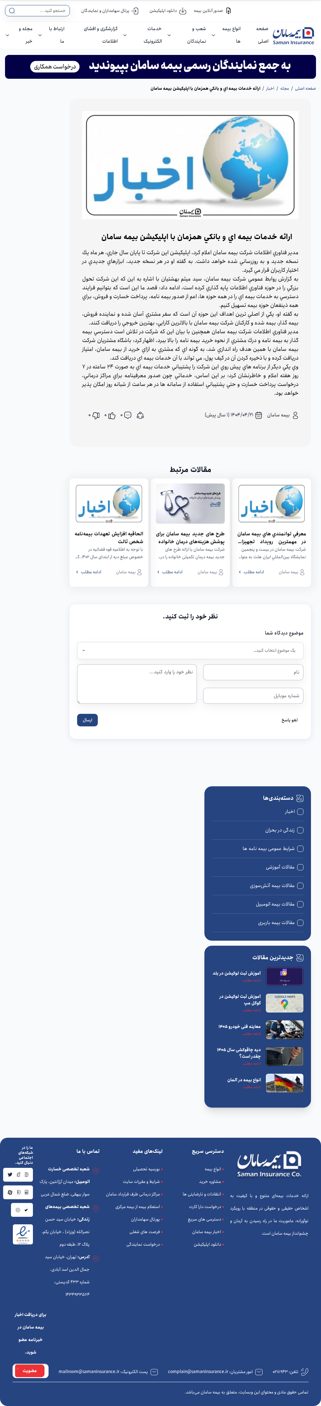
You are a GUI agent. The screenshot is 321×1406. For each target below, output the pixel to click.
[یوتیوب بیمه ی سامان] (18, 1192)
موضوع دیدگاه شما (284, 633)
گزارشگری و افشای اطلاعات (101, 35)
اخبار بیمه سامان (206, 1231)
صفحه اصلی (262, 35)
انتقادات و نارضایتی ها (202, 1194)
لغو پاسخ (290, 720)
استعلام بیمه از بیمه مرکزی (137, 1206)
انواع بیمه (213, 1169)
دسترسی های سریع (204, 1219)
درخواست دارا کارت (205, 1206)
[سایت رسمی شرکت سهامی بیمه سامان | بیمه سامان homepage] (292, 35)
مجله (284, 88)
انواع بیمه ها (231, 35)
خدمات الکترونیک (153, 35)
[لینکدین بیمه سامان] (26, 1192)
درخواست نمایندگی (143, 1244)
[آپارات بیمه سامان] (10, 1192)
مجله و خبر (26, 35)
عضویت (30, 1370)
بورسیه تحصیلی (146, 1169)
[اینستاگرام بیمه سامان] (26, 1175)
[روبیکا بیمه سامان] (18, 1210)
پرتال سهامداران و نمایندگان (105, 10)
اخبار (270, 88)
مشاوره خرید (210, 1181)
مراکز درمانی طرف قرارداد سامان (133, 1194)
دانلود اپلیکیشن (207, 1244)
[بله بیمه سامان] (26, 1210)
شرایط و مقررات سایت (141, 1181)
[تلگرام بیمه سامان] (18, 1175)
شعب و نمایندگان (196, 35)
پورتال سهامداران (145, 1219)
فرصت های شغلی (144, 1231)
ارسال (87, 720)
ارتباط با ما (56, 35)
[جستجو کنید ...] (12, 11)
